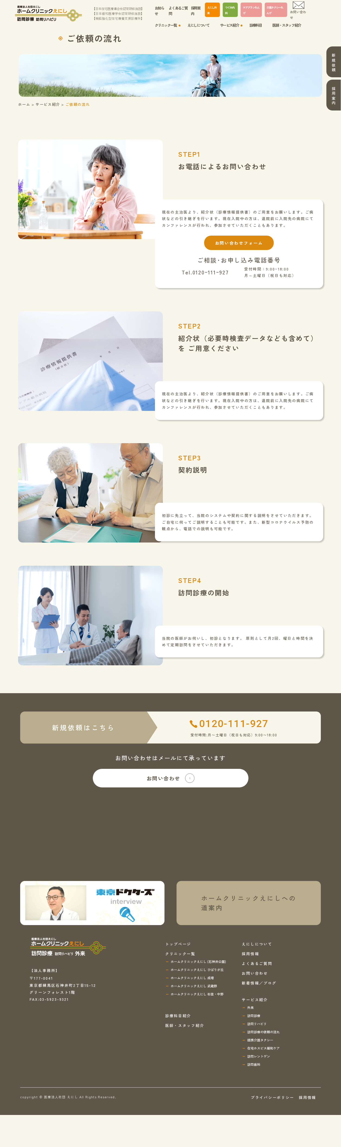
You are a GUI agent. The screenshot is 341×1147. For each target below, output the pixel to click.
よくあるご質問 (178, 10)
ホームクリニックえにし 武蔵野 (194, 986)
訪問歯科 (253, 1064)
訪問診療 (253, 1015)
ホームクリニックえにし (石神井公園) (198, 961)
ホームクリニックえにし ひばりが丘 (197, 969)
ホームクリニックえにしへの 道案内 (248, 903)
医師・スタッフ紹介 (286, 25)
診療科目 (255, 25)
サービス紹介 (255, 999)
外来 (250, 1007)
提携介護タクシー (260, 1040)
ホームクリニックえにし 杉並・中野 (197, 994)
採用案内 (195, 10)
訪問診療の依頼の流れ (263, 1032)
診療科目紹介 (178, 1015)
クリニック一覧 (180, 953)
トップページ (178, 944)
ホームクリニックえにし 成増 (192, 977)
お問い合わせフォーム (239, 243)
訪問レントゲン (258, 1056)
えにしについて (198, 25)
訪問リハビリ (257, 1023)
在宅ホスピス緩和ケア (263, 1048)
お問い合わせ (298, 15)
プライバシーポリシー (272, 1097)
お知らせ (159, 10)
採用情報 (250, 953)
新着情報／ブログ (259, 983)
